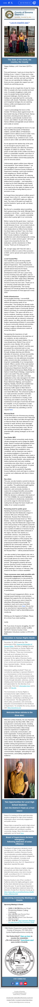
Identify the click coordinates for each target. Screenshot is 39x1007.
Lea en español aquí (19, 23)
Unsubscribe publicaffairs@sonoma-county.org (19, 998)
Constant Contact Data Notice (24, 1000)
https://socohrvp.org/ (14, 708)
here (11, 409)
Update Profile (11, 1000)
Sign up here (25, 936)
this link (13, 688)
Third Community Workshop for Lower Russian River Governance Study (21, 921)
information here (24, 686)
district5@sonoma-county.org (22, 1002)
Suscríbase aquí (27, 940)
